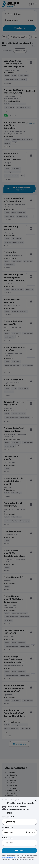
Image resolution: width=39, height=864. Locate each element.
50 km (30, 832)
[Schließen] (35, 801)
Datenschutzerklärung (8, 857)
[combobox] (19, 821)
